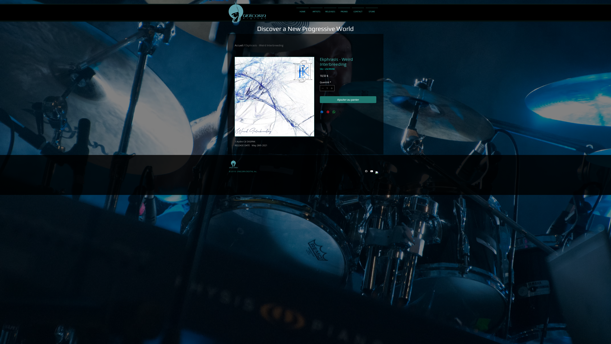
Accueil (239, 45)
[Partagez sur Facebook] (322, 112)
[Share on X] (340, 112)
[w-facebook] (377, 173)
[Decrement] (322, 88)
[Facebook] (366, 171)
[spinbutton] (327, 88)
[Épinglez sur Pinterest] (328, 112)
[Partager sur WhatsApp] (334, 112)
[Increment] (332, 88)
